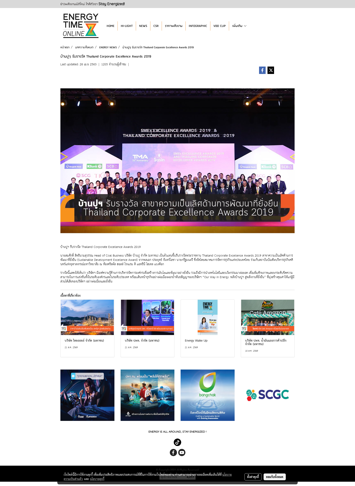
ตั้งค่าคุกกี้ (253, 477)
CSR (156, 26)
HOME (110, 26)
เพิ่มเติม (237, 26)
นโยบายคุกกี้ (97, 479)
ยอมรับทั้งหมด (274, 477)
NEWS (143, 26)
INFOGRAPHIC (198, 26)
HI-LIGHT (127, 26)
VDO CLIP (219, 26)
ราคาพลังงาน (173, 26)
